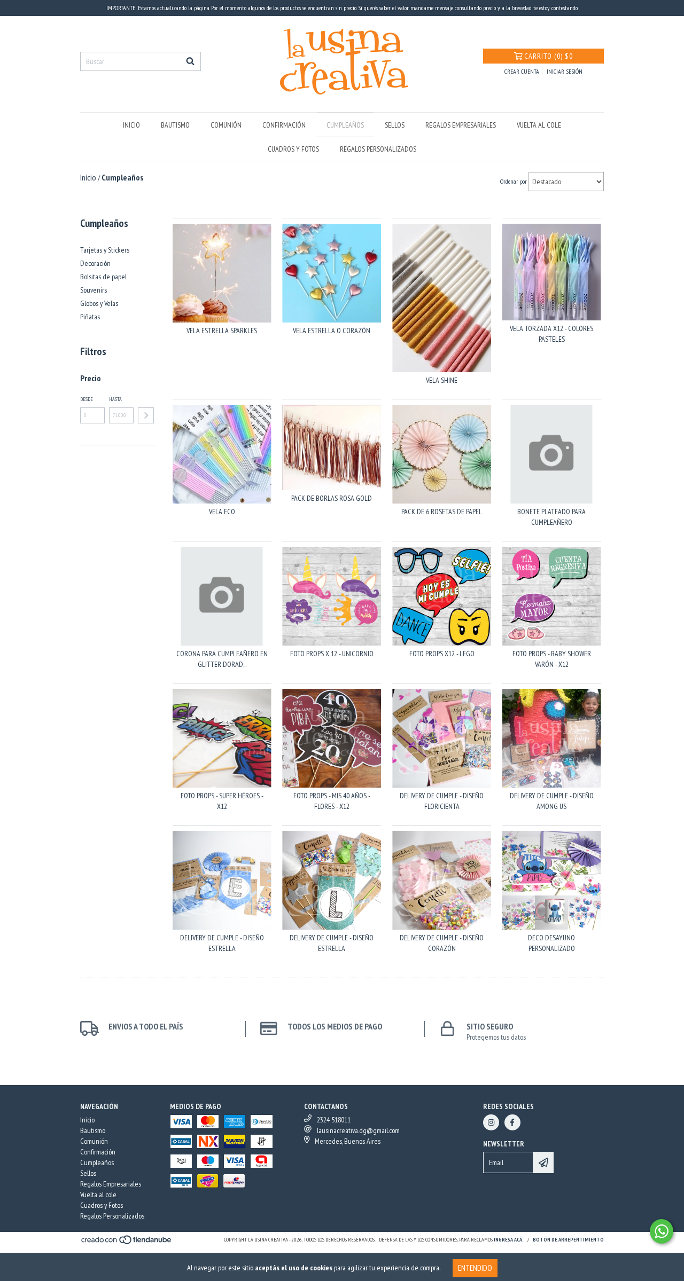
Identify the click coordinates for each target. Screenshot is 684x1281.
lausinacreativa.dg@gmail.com (358, 1130)
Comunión (226, 125)
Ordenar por (513, 181)
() (548, 56)
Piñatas (90, 316)
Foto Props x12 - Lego (442, 653)
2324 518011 (334, 1120)
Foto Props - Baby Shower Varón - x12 (551, 659)
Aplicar (146, 415)
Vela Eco (222, 511)
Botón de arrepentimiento (568, 1239)
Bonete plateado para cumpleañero (551, 517)
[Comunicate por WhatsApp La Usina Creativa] (661, 1231)
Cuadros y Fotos (293, 149)
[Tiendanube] (127, 1243)
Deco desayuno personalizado (551, 943)
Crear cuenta (521, 71)
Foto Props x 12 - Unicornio (332, 653)
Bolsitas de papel (103, 276)
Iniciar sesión (564, 71)
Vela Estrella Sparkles (221, 330)
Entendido (475, 1268)
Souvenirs (93, 290)
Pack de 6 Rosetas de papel (441, 511)
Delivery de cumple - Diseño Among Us (552, 801)
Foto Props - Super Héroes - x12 (222, 801)
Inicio (131, 125)
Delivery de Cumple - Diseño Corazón (442, 943)
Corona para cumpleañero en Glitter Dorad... (222, 659)
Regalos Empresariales (460, 125)
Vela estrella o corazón (331, 330)
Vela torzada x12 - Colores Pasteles (551, 334)
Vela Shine (441, 380)
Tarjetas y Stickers (104, 250)
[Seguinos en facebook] (512, 1122)
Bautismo (175, 125)
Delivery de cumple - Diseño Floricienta (442, 801)
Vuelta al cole (539, 125)
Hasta (115, 399)
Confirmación (284, 125)
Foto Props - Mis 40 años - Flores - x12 (331, 801)
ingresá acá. (509, 1239)
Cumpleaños (345, 125)
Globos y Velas (99, 303)
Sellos (395, 125)
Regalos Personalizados (378, 149)
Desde (86, 399)
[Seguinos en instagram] (491, 1122)
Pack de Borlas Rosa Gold (331, 498)
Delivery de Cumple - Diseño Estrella (222, 943)
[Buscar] (190, 61)
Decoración (95, 263)
